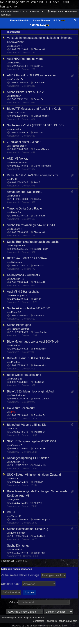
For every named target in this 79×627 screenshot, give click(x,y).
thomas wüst (40, 349)
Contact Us (38, 621)
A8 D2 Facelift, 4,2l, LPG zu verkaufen (32, 75)
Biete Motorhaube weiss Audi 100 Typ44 (33, 341)
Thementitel (13, 32)
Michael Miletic (41, 116)
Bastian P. (38, 299)
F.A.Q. (57, 20)
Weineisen (39, 265)
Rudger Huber (40, 249)
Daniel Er (38, 99)
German (36, 11)
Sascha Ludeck (41, 398)
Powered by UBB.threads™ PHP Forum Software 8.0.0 (39, 625)
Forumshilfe (52, 621)
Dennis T (37, 199)
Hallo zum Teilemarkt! (21, 408)
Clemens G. (39, 49)
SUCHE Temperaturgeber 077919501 (31, 441)
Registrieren (56, 11)
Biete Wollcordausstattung (24, 374)
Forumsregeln (9, 617)
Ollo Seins (39, 382)
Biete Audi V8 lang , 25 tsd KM (26, 424)
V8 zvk (11, 512)
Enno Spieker (40, 332)
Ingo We (37, 503)
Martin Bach (40, 215)
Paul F (37, 182)
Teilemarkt (6, 15)
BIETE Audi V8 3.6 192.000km (27, 258)
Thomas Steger (41, 149)
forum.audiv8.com (10, 11)
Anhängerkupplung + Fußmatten (28, 458)
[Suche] (75, 20)
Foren (25, 11)
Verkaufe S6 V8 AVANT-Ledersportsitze (32, 175)
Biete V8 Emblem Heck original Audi (30, 391)
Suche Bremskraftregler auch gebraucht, (33, 241)
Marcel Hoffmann (42, 166)
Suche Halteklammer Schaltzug (27, 528)
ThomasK (38, 482)
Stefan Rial (39, 553)
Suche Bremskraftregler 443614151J (31, 225)
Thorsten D (39, 415)
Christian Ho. (40, 282)
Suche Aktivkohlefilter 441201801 (29, 308)
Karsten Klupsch (42, 519)
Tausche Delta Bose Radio (24, 208)
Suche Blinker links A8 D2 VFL (27, 92)
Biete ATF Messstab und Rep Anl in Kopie (34, 108)
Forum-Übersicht (19, 20)
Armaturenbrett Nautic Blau (24, 191)
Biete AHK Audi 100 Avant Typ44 (28, 358)
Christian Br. (40, 82)
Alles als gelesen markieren (31, 617)
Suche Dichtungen (19, 545)
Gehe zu (13, 602)
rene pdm (38, 132)
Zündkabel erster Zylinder (23, 141)
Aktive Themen (41, 20)
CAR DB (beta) (38, 25)
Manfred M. (39, 315)
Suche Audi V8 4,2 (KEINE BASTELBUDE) (35, 125)
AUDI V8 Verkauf (18, 158)
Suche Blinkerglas (19, 324)
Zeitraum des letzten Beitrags (20, 575)
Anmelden (73, 11)
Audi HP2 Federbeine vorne (25, 58)
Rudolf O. (38, 66)
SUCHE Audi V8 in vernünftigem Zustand (34, 474)
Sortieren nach (11, 583)
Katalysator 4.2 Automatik (23, 275)
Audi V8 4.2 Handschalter (23, 291)
